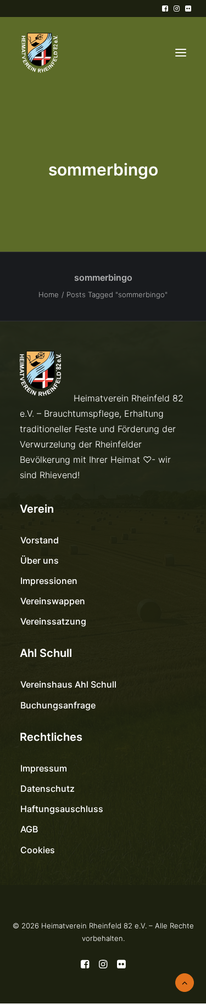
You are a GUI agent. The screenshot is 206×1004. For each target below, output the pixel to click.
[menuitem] (165, 8)
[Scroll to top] (184, 981)
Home (48, 294)
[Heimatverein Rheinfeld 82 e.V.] (39, 52)
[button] (165, 8)
